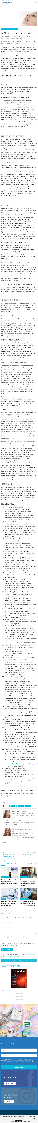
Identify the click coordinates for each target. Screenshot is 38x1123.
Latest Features (13, 29)
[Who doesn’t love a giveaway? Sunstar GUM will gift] (19, 1023)
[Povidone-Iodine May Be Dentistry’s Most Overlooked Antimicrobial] (9, 872)
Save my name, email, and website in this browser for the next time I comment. (18, 944)
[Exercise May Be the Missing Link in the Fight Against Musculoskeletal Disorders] (28, 872)
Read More (26, 1121)
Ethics (3, 898)
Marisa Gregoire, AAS (9, 41)
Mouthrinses (5, 29)
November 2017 (10, 966)
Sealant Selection (29, 854)
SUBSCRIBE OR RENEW (19, 960)
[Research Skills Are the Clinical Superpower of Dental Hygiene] (9, 894)
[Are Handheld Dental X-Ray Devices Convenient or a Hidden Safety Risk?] (28, 894)
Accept (18, 1121)
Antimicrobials (5, 877)
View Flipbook (5, 990)
